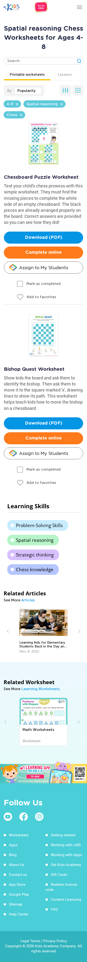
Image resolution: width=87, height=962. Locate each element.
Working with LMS (66, 844)
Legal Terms (30, 940)
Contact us (18, 874)
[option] (43, 631)
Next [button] (78, 631)
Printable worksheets (27, 74)
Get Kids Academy (66, 864)
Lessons (65, 74)
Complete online (43, 252)
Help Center (19, 914)
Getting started (63, 834)
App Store (17, 884)
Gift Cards (59, 874)
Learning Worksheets (40, 689)
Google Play (19, 894)
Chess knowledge (34, 569)
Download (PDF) (43, 237)
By (9, 90)
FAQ (54, 909)
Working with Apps (66, 854)
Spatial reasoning (34, 540)
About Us (16, 864)
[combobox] (28, 91)
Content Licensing (66, 899)
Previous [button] (8, 631)
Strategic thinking (35, 555)
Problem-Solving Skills (39, 525)
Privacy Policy (55, 940)
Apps (13, 844)
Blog (13, 854)
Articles (28, 600)
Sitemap (15, 904)
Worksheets (19, 834)
